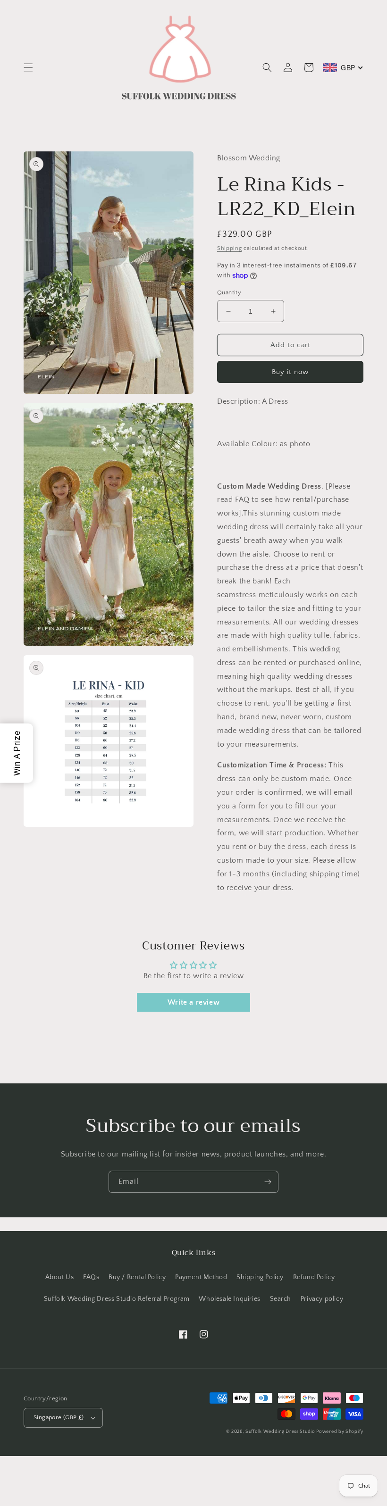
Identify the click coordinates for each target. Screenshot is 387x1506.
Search (281, 1299)
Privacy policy (322, 1299)
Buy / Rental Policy (137, 1277)
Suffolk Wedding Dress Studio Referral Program (117, 1299)
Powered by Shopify (339, 1431)
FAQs (91, 1277)
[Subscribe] (267, 1182)
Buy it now (290, 372)
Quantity (229, 292)
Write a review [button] (193, 1002)
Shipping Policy (260, 1277)
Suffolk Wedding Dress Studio (280, 1431)
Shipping (229, 248)
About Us (59, 1277)
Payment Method (201, 1277)
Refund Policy (314, 1277)
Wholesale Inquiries (229, 1299)
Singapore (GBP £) (59, 1417)
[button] (28, 67)
